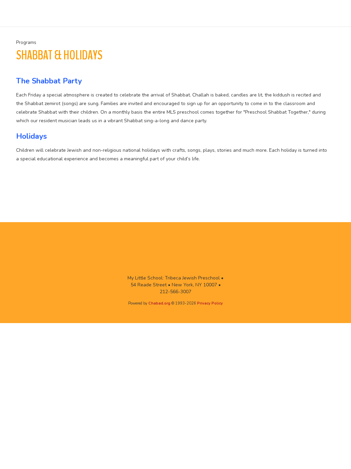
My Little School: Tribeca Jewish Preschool (35, 13)
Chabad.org (159, 303)
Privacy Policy (210, 303)
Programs (26, 42)
